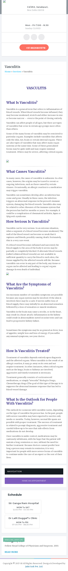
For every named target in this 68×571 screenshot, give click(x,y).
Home (8, 71)
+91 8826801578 (35, 48)
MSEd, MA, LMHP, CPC (14, 540)
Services (17, 71)
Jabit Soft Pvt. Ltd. (34, 566)
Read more (11, 552)
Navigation (14, 471)
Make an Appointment (34, 481)
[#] (26, 37)
